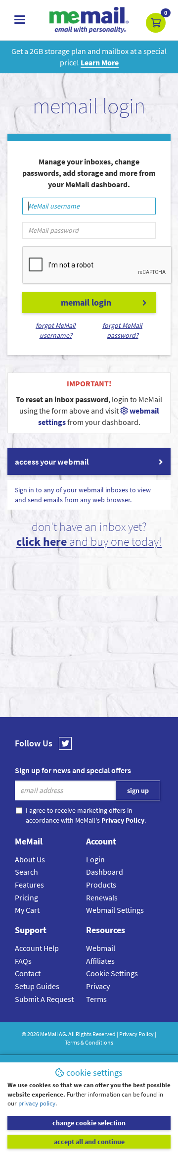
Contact (28, 973)
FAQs (23, 961)
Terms (96, 999)
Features (29, 885)
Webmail (100, 948)
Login (95, 859)
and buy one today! (89, 541)
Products (101, 885)
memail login (86, 302)
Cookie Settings (112, 973)
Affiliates (100, 961)
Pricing (26, 897)
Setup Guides (37, 986)
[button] (156, 23)
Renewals (102, 897)
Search (26, 872)
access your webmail (52, 461)
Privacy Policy (136, 1034)
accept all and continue (89, 1141)
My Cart (27, 910)
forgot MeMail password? (122, 330)
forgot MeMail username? (56, 330)
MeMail (49, 1034)
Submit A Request (44, 999)
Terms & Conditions (89, 1042)
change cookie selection (89, 1122)
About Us (30, 859)
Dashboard (104, 872)
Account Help (37, 948)
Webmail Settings (115, 910)
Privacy (98, 986)
